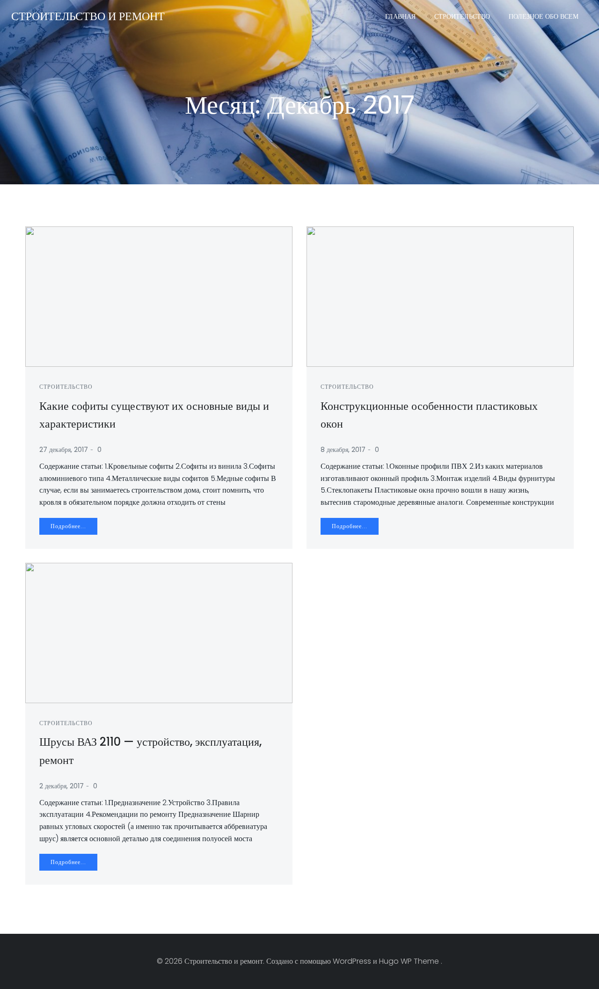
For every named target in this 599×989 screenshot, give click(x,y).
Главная (400, 16)
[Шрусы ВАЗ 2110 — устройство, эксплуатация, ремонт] (158, 632)
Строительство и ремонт (88, 16)
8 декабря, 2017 (343, 449)
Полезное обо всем (543, 16)
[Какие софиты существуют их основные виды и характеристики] (158, 296)
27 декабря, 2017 (63, 449)
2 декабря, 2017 (61, 786)
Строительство (462, 16)
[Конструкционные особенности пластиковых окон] (440, 296)
